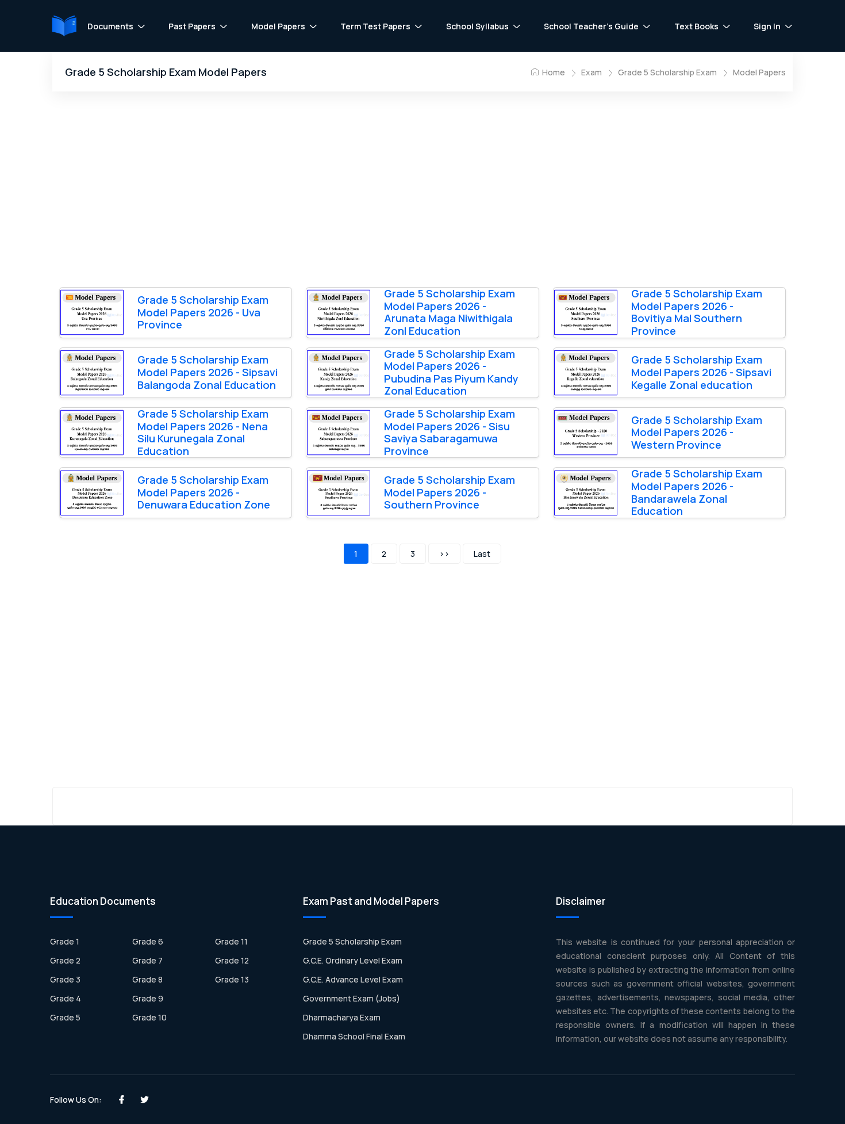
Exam (591, 72)
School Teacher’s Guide (591, 26)
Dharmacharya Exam (342, 1017)
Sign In (767, 26)
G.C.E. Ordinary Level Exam (352, 960)
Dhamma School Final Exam (354, 1036)
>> (444, 553)
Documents (110, 26)
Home (552, 72)
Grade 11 (231, 941)
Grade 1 (64, 941)
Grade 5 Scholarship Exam (667, 72)
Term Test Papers (375, 26)
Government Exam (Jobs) (351, 998)
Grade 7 (147, 960)
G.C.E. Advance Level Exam (353, 979)
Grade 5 (65, 1017)
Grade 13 (232, 979)
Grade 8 (147, 979)
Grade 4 (65, 998)
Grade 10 (149, 1017)
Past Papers (192, 26)
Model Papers (278, 26)
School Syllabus (477, 26)
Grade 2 (65, 960)
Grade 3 (65, 979)
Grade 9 (147, 998)
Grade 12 (232, 960)
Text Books (696, 26)
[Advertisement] (422, 192)
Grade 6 (147, 941)
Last (482, 553)
